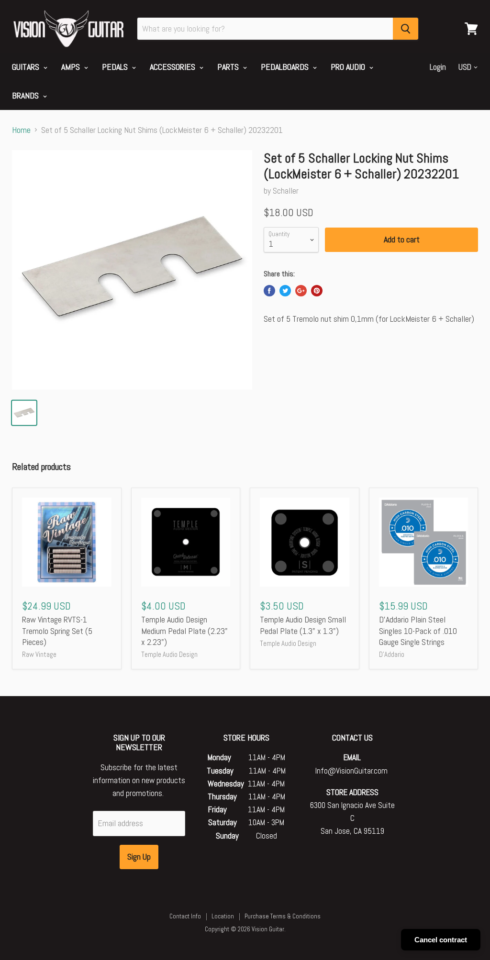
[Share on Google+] (301, 290)
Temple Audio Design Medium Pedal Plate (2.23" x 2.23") (184, 630)
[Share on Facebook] (269, 290)
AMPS (71, 66)
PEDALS (116, 66)
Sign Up (139, 856)
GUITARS (26, 66)
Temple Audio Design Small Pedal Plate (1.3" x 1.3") (303, 625)
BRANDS (26, 95)
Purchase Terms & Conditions (283, 916)
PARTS (229, 66)
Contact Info (185, 916)
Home (21, 130)
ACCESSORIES (173, 66)
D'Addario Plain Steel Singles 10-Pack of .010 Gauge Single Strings (418, 630)
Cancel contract (440, 940)
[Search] (405, 29)
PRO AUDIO (349, 66)
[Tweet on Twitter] (285, 290)
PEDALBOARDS (286, 66)
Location (223, 916)
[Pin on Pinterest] (317, 290)
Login (438, 67)
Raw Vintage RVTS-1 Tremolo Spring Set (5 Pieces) (57, 630)
